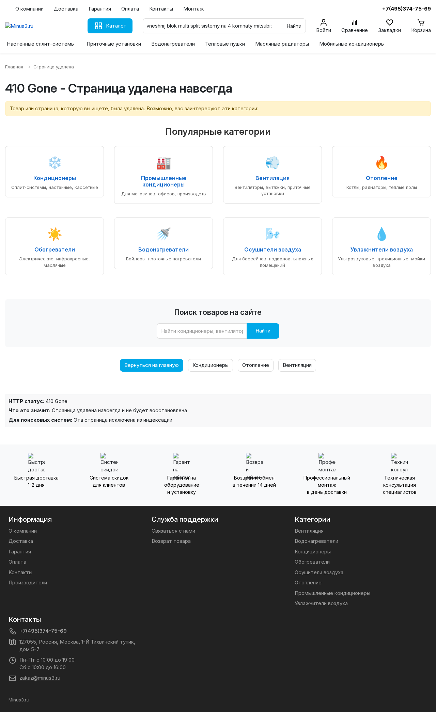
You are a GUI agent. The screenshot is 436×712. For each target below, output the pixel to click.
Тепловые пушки (225, 44)
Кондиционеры (210, 365)
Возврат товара (171, 541)
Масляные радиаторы (282, 44)
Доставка (66, 8)
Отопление (255, 365)
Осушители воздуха (319, 572)
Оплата (130, 8)
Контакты (161, 8)
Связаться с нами (173, 531)
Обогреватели (312, 562)
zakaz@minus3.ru (39, 678)
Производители (28, 582)
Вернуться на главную (151, 365)
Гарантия (100, 8)
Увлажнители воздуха (321, 603)
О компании (29, 8)
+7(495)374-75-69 (43, 631)
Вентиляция (297, 365)
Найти (262, 330)
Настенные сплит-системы (41, 44)
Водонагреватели (173, 44)
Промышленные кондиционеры (332, 593)
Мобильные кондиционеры (352, 44)
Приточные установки (114, 44)
